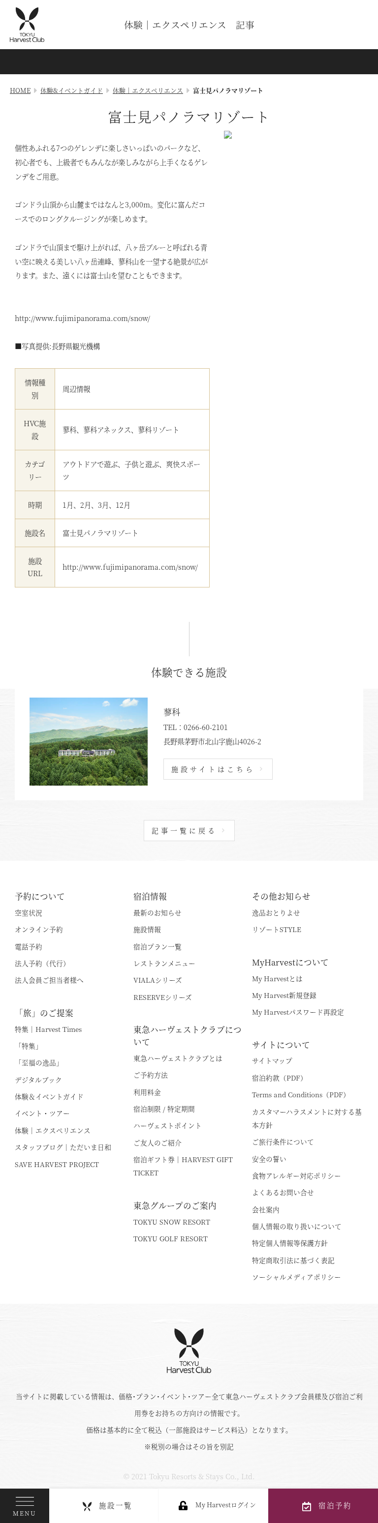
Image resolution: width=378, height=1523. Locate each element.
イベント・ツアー (42, 1113)
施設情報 (147, 929)
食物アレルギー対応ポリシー (296, 1175)
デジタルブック (38, 1079)
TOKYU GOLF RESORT (170, 1238)
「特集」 (28, 1046)
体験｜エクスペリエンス (148, 90)
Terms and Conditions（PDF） (301, 1094)
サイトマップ (272, 1060)
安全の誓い (269, 1159)
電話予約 (28, 946)
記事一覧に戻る (184, 830)
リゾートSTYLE (276, 929)
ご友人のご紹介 (157, 1142)
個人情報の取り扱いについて (297, 1226)
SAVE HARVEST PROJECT (57, 1164)
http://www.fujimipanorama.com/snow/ (130, 566)
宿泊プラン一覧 (157, 946)
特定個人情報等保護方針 (290, 1243)
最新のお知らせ (157, 912)
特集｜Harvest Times (48, 1029)
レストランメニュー (164, 963)
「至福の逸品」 (39, 1062)
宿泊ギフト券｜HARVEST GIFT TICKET (183, 1165)
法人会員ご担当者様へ (49, 980)
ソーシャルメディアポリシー (296, 1277)
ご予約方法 (150, 1075)
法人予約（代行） (42, 963)
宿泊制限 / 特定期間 (164, 1108)
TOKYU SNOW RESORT (171, 1222)
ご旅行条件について (283, 1141)
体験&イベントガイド (71, 90)
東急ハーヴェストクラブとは (177, 1058)
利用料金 (147, 1092)
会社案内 (266, 1209)
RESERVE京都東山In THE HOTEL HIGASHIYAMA (285, 863)
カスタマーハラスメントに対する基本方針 (307, 1118)
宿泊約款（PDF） (279, 1078)
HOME (20, 90)
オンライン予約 (39, 929)
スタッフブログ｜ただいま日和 (63, 1147)
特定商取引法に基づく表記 (293, 1260)
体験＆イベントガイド (49, 1096)
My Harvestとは (277, 978)
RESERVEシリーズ (162, 997)
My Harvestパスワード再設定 (298, 1012)
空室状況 (28, 912)
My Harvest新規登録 (284, 995)
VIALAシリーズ (157, 980)
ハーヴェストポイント (167, 1125)
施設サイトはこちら (213, 769)
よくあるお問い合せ (283, 1192)
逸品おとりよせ (276, 912)
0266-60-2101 (206, 727)
